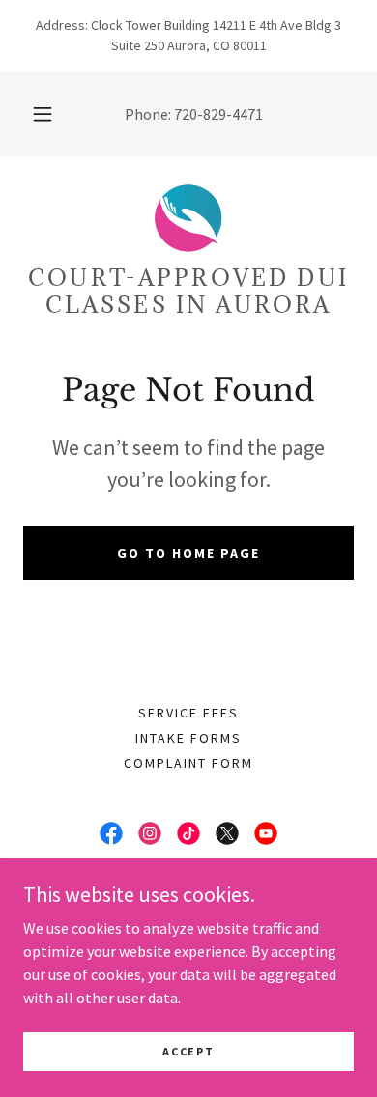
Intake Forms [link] (188, 737)
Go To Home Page (188, 553)
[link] (188, 218)
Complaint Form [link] (188, 763)
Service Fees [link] (188, 712)
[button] (42, 114)
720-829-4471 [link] (218, 114)
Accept (188, 1051)
